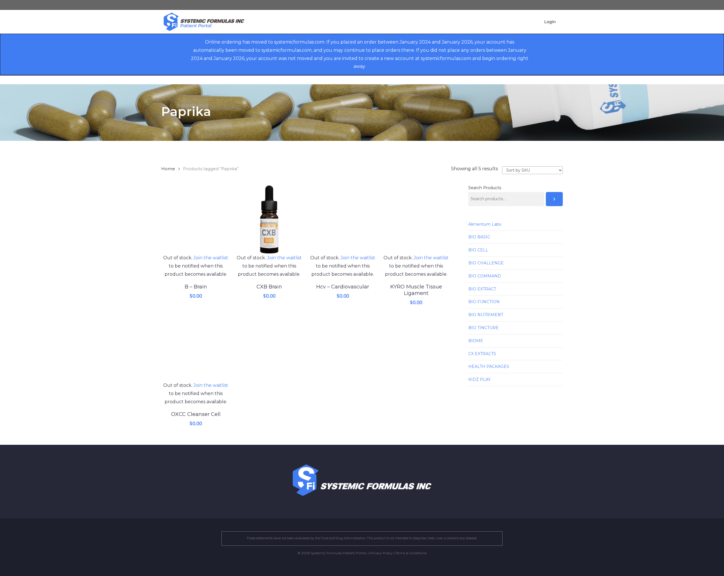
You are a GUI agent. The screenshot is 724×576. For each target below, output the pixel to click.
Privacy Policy (381, 553)
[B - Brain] (195, 219)
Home (168, 168)
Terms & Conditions (410, 553)
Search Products (484, 187)
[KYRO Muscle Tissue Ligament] (416, 219)
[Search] (554, 199)
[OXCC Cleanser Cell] (195, 346)
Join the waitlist (210, 257)
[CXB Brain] (269, 219)
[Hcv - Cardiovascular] (342, 219)
